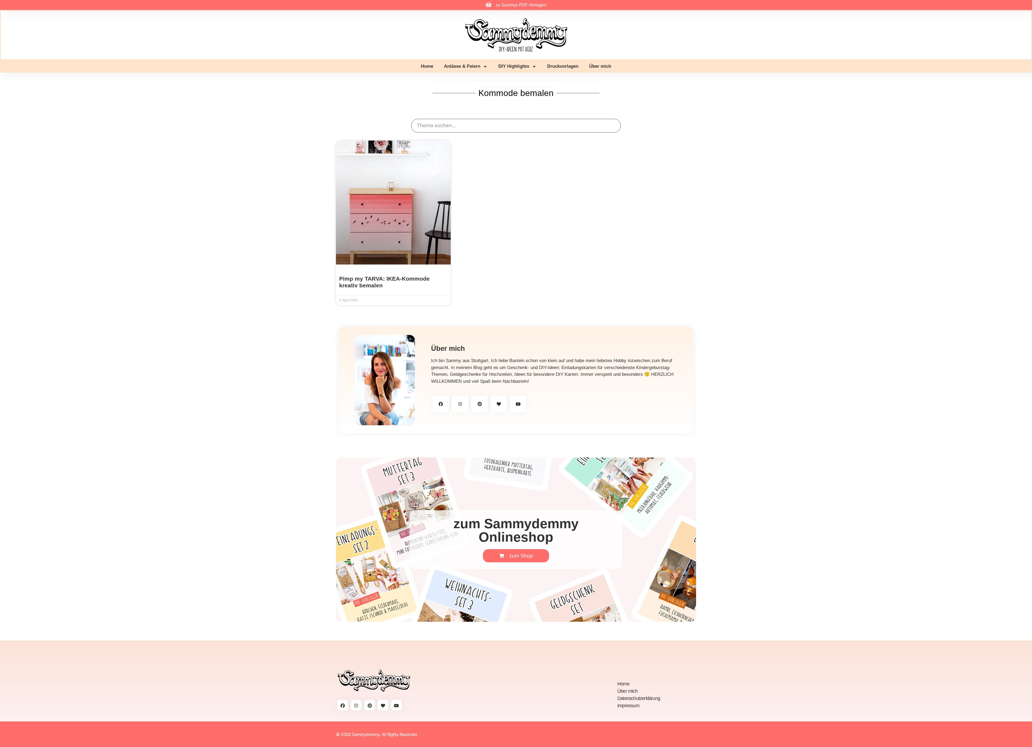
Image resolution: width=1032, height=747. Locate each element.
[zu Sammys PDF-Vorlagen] (489, 5)
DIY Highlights (513, 66)
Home (427, 66)
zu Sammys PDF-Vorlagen (521, 5)
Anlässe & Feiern (462, 66)
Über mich (600, 66)
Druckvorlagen (562, 66)
